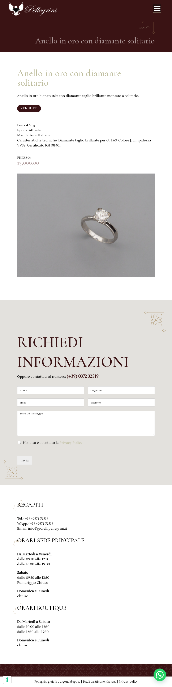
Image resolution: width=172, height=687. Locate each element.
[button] (160, 675)
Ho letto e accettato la (53, 443)
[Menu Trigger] (157, 9)
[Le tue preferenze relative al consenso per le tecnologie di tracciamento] (7, 680)
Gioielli (145, 28)
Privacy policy (128, 681)
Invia (25, 460)
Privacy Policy (71, 443)
